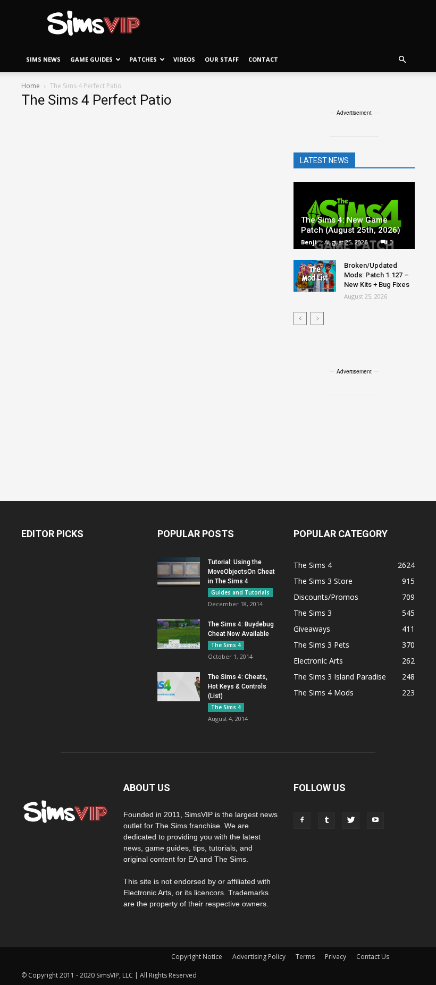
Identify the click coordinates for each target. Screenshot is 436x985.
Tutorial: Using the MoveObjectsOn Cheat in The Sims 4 (241, 571)
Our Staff (222, 59)
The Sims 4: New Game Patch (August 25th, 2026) (350, 225)
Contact (263, 59)
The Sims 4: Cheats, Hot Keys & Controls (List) (237, 686)
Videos (184, 59)
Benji (309, 242)
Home (30, 85)
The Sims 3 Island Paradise (340, 677)
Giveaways (312, 629)
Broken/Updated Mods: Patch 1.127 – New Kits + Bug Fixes (376, 274)
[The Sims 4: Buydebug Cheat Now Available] (178, 634)
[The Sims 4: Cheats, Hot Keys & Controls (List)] (178, 686)
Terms (305, 956)
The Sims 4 (226, 645)
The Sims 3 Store (323, 581)
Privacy (335, 956)
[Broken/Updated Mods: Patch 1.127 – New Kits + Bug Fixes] (315, 276)
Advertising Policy (259, 956)
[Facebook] (302, 820)
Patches (143, 59)
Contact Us (372, 956)
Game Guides (91, 59)
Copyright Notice (196, 956)
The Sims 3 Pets (321, 645)
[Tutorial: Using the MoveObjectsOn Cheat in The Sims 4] (178, 572)
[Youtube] (375, 820)
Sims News (43, 59)
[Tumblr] (326, 820)
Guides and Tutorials (240, 592)
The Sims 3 (313, 613)
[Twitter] (350, 820)
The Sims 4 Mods (324, 692)
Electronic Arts (318, 661)
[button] (402, 59)
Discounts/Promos (326, 597)
